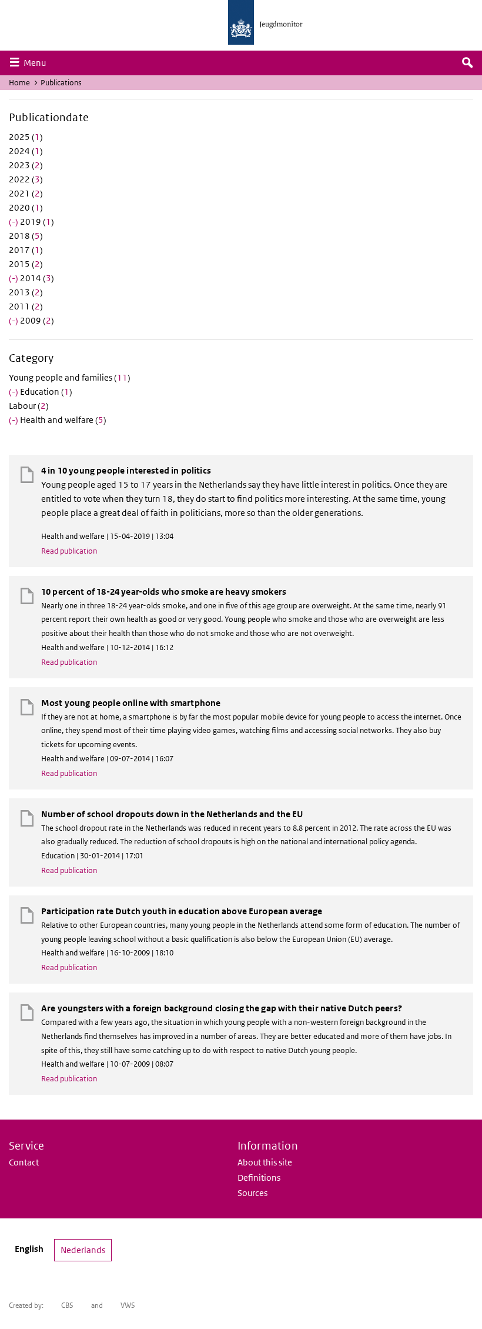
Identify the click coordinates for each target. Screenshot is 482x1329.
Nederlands (83, 1249)
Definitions (258, 1177)
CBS (67, 1305)
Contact (24, 1162)
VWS (127, 1305)
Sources (252, 1192)
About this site (264, 1162)
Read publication (69, 551)
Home (19, 83)
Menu (37, 62)
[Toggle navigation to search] (467, 63)
